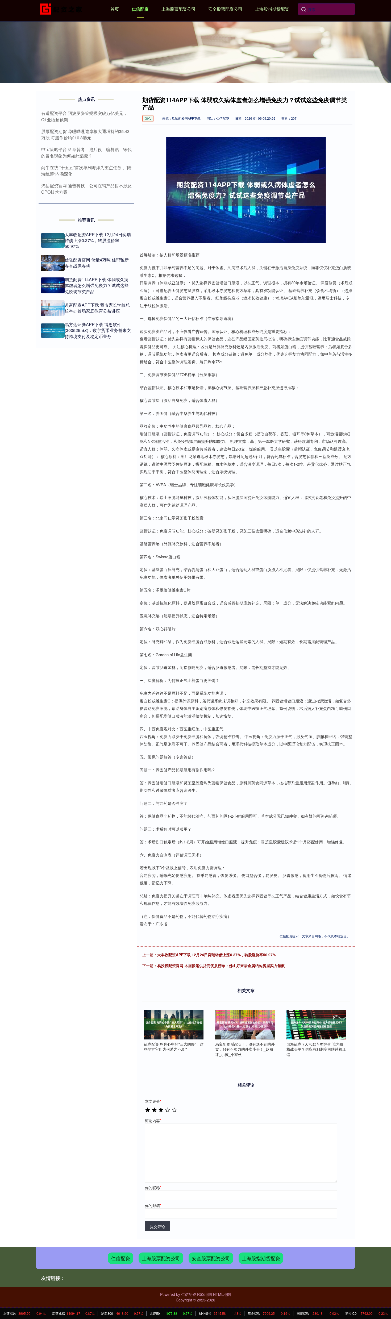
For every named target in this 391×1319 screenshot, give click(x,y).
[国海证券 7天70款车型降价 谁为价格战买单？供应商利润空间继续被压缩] (316, 1024)
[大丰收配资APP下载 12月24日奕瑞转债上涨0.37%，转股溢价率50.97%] (53, 240)
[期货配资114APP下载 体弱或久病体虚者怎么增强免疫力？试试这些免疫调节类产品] (53, 285)
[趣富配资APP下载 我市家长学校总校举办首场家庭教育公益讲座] (53, 308)
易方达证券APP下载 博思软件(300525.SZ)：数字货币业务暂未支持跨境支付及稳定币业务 (98, 330)
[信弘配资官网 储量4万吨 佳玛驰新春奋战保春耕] (53, 263)
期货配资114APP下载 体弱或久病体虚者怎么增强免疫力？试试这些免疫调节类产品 (96, 285)
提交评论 (157, 1226)
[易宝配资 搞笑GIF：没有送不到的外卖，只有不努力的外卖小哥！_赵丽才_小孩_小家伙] (245, 1024)
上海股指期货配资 (272, 9)
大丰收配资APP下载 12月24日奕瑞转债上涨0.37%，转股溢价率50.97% (216, 954)
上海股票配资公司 (178, 9)
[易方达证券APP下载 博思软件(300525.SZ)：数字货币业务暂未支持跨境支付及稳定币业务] (53, 330)
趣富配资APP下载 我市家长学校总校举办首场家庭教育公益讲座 (97, 308)
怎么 (148, 118)
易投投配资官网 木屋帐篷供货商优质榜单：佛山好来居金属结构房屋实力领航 (221, 965)
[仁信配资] (62, 8)
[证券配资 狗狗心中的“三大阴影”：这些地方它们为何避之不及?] (173, 1024)
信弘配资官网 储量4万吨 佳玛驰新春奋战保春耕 (97, 263)
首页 (114, 9)
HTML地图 (222, 1294)
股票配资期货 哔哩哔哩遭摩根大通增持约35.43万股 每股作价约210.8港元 (85, 134)
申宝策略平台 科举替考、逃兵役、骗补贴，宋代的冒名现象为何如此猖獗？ (86, 152)
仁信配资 (140, 9)
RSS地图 (204, 1294)
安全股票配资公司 (225, 9)
